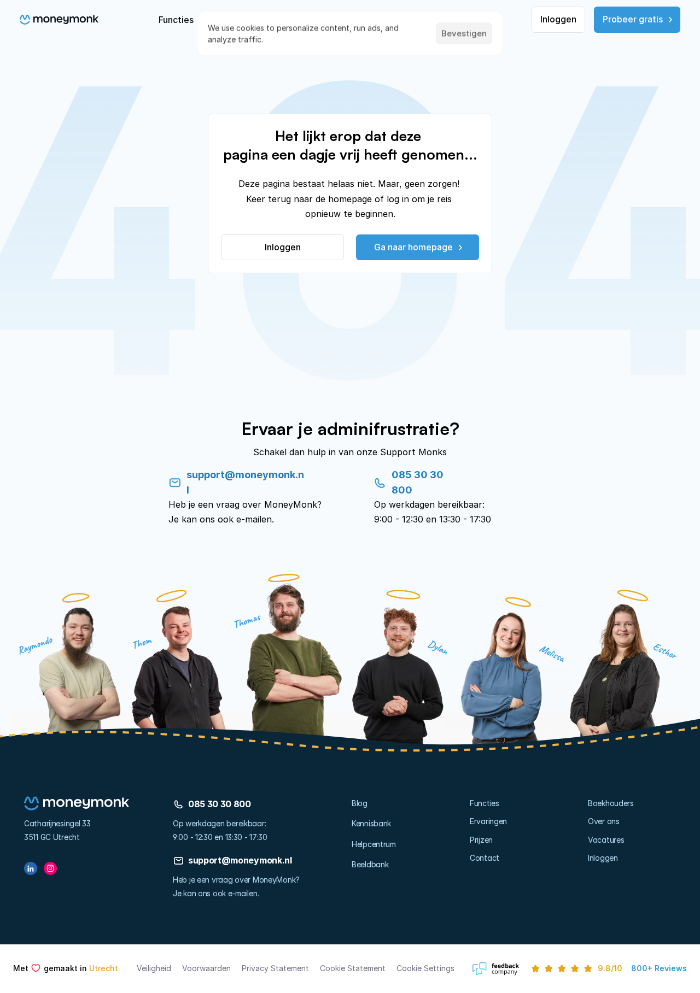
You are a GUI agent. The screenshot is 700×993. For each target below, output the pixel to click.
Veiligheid (154, 968)
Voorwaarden (206, 968)
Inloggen (603, 857)
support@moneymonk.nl (240, 860)
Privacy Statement (275, 968)
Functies (484, 803)
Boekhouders (611, 803)
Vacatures (606, 839)
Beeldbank (370, 864)
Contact (484, 857)
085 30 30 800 (219, 803)
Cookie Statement (353, 968)
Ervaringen (488, 821)
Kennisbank (371, 823)
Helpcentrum (374, 844)
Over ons (604, 821)
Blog (360, 803)
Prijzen (481, 839)
